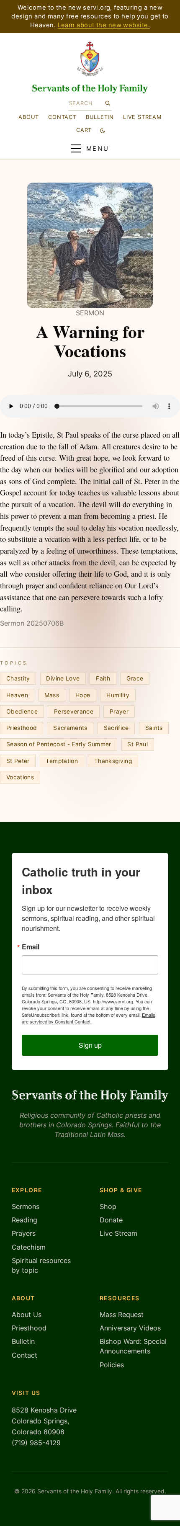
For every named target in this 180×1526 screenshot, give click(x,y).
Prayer (119, 711)
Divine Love (63, 678)
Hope (82, 695)
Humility (117, 695)
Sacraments (70, 727)
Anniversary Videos (130, 1328)
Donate (111, 1220)
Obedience (22, 711)
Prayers (24, 1233)
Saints (154, 727)
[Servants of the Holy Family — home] (90, 89)
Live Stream (118, 1233)
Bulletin (100, 116)
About (28, 116)
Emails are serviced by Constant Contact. (88, 1018)
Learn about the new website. (104, 25)
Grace (135, 678)
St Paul (137, 744)
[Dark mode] (102, 130)
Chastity (18, 678)
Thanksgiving (113, 761)
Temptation (61, 761)
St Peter (18, 761)
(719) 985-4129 (36, 1442)
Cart (84, 129)
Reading (24, 1220)
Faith (103, 678)
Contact (62, 116)
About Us (26, 1314)
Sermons (25, 1206)
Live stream (142, 116)
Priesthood (21, 727)
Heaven (17, 695)
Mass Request (122, 1314)
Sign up (90, 1045)
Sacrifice (116, 727)
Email (30, 946)
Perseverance (73, 711)
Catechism (29, 1247)
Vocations (20, 777)
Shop (108, 1206)
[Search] (107, 103)
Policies (112, 1365)
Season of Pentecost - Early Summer (58, 744)
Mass (51, 695)
